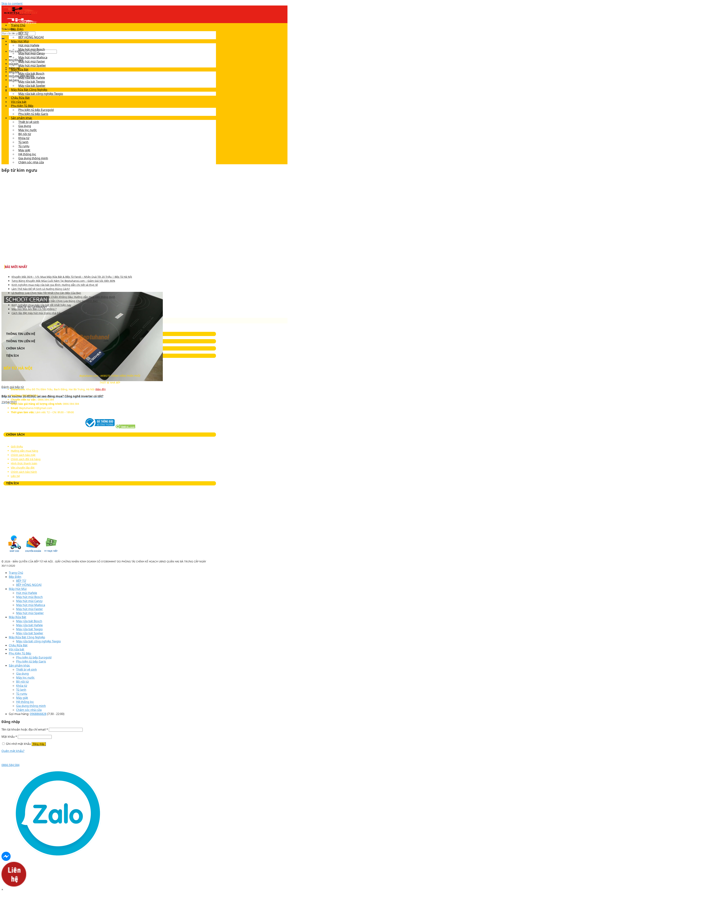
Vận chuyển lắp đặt (22, 467)
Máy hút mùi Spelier (32, 65)
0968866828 (38, 714)
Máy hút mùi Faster (31, 61)
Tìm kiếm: (8, 29)
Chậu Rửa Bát (20, 98)
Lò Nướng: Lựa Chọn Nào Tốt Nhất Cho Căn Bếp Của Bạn (46, 293)
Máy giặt (24, 150)
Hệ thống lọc (27, 154)
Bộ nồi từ (24, 134)
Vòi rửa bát (18, 102)
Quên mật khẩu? (12, 751)
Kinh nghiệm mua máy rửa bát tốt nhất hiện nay (41, 305)
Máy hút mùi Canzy (31, 53)
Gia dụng (24, 126)
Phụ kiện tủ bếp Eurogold (36, 110)
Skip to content (12, 3)
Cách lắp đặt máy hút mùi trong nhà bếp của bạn (42, 313)
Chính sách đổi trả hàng (26, 459)
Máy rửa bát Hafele (31, 78)
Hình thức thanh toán (24, 463)
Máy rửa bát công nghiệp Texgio (40, 94)
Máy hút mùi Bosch (31, 49)
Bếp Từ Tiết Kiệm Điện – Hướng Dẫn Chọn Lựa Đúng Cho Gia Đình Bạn (55, 301)
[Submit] (2, 38)
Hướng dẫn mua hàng (24, 450)
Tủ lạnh (23, 142)
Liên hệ (15, 476)
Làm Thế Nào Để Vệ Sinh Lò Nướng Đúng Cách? (41, 289)
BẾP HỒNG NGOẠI (31, 37)
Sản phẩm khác (21, 118)
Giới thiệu (17, 446)
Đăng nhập (38, 744)
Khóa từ (23, 138)
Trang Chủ (18, 25)
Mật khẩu (9, 737)
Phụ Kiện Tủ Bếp (22, 106)
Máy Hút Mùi (20, 41)
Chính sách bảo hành (24, 472)
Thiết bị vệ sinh (28, 122)
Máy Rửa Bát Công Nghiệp (29, 90)
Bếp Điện (17, 29)
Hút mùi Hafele (28, 45)
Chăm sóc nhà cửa (31, 162)
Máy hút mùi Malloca (32, 57)
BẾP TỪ (23, 33)
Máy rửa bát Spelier (31, 86)
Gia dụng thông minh (33, 158)
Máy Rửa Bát (19, 69)
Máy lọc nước (27, 130)
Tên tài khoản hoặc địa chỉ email (24, 729)
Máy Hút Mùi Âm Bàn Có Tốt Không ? (34, 309)
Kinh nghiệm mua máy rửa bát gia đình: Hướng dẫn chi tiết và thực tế (55, 285)
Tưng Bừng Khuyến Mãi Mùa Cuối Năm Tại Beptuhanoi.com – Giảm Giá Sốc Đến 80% (63, 281)
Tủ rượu (23, 146)
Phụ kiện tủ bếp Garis (33, 114)
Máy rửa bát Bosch (31, 73)
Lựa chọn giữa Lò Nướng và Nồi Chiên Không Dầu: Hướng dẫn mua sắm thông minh (63, 297)
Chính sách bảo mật (23, 455)
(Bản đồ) (100, 389)
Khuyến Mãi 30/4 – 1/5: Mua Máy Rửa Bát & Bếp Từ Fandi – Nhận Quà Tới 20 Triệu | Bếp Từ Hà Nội (72, 276)
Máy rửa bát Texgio (31, 82)
